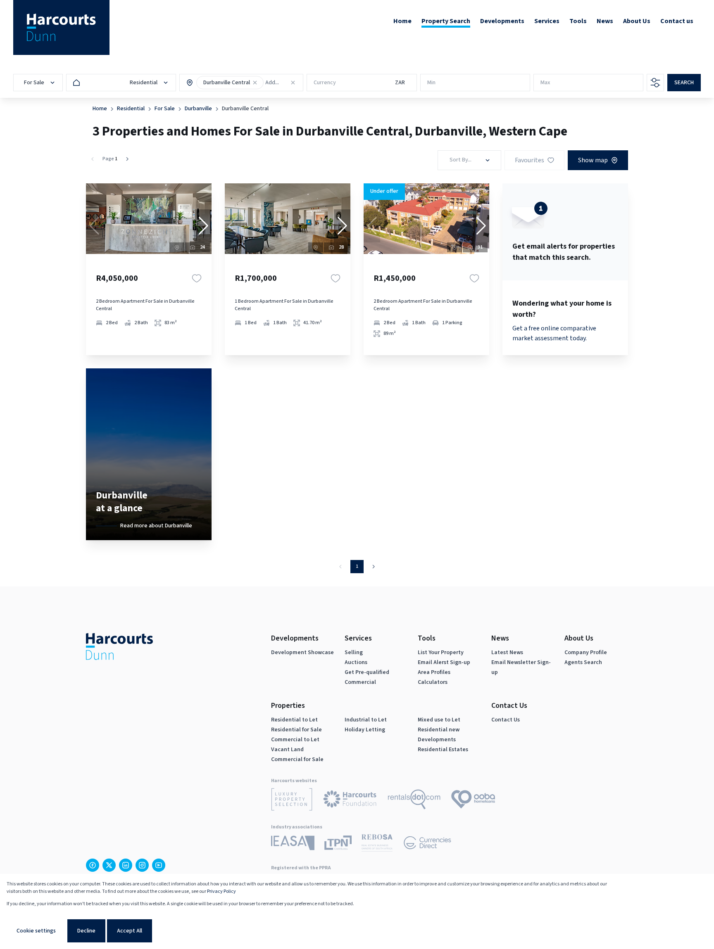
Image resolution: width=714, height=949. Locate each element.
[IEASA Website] (292, 844)
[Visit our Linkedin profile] (125, 865)
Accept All (129, 931)
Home (100, 108)
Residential (131, 108)
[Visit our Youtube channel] (158, 865)
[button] (255, 82)
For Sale (165, 108)
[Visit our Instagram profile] (142, 865)
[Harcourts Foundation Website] (350, 800)
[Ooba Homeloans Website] (473, 800)
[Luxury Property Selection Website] (291, 801)
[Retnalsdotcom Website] (414, 800)
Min (431, 82)
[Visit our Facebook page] (92, 865)
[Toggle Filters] (655, 82)
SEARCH (684, 82)
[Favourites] (197, 278)
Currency (325, 82)
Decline (86, 931)
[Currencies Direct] (427, 844)
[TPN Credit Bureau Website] (338, 844)
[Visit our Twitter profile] (109, 865)
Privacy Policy (221, 891)
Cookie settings (36, 931)
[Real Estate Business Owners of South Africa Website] (377, 844)
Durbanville (198, 108)
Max (545, 82)
